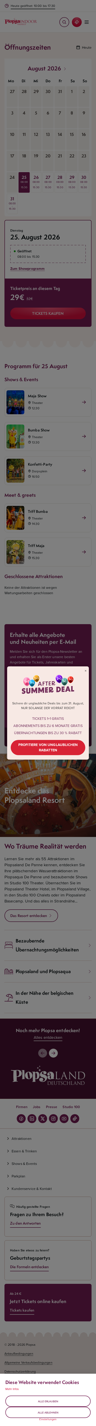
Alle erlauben (48, 1401)
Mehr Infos (12, 1389)
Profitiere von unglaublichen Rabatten (48, 747)
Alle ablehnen (48, 1412)
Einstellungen (47, 1419)
